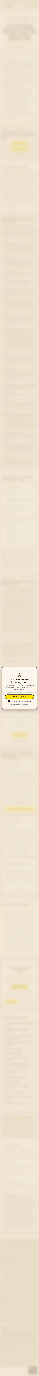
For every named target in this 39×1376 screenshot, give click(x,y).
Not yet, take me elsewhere (19, 705)
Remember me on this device (21, 701)
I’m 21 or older (19, 696)
